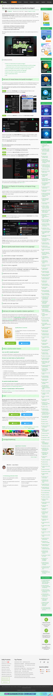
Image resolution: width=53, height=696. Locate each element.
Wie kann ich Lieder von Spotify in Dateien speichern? (15, 72)
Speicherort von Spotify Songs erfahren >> (14, 386)
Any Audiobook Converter (26, 687)
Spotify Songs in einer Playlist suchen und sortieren (46, 362)
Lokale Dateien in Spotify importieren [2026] (45, 257)
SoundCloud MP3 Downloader (7, 676)
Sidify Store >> (5, 682)
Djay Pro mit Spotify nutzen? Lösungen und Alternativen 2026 (46, 220)
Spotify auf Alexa (45, 464)
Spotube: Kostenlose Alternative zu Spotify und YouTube (46, 224)
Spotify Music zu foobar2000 (45, 529)
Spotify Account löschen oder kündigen (46, 247)
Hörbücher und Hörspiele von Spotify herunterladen (46, 403)
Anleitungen (49, 2)
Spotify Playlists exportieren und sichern (45, 261)
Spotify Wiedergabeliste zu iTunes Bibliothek (45, 442)
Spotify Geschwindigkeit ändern (45, 314)
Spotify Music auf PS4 (46, 446)
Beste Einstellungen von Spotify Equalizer (45, 291)
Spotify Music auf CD (45, 439)
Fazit (6, 75)
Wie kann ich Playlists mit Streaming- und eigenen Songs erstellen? (18, 68)
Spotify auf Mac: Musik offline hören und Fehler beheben (46, 211)
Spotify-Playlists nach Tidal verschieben (46, 545)
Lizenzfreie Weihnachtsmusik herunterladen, (22, 675)
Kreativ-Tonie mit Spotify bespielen (45, 331)
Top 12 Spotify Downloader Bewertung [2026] (46, 324)
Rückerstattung (38, 686)
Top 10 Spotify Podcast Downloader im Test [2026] (46, 232)
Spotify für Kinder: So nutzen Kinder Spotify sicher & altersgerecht (46, 165)
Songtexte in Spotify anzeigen (45, 394)
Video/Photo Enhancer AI (46, 686)
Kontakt (34, 686)
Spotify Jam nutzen (45, 168)
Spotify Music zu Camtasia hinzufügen (46, 542)
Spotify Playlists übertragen (45, 288)
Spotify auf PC (44, 419)
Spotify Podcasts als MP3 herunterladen (45, 485)
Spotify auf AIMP (45, 435)
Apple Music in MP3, (18, 669)
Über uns (30, 686)
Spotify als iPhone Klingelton (45, 500)
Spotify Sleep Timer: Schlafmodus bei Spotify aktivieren (45, 297)
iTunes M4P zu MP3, (25, 671)
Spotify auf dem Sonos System (46, 467)
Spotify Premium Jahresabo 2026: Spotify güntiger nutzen (46, 179)
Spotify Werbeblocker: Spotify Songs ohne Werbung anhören (46, 306)
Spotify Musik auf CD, (26, 661)
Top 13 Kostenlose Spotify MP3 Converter (46, 347)
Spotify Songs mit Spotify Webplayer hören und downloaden (46, 310)
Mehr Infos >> (22, 182)
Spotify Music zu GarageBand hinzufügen (45, 559)
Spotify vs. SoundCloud (46, 390)
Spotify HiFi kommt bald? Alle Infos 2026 (45, 243)
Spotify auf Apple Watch (45, 474)
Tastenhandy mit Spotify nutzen (45, 269)
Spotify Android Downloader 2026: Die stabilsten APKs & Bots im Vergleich (46, 161)
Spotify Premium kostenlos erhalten (45, 353)
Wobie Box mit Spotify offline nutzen (46, 172)
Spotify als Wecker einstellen (45, 383)
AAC (12, 320)
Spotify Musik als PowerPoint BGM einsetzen (45, 551)
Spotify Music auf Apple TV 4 (45, 520)
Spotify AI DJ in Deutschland (44, 281)
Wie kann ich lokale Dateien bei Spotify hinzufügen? (15, 63)
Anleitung (8, 5)
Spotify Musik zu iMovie (46, 471)
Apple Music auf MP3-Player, (27, 669)
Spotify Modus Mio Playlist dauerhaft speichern (45, 199)
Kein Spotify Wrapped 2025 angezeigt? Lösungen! (46, 183)
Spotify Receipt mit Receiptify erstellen (45, 334)
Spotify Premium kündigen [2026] (45, 157)
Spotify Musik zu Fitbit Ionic (46, 526)
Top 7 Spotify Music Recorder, (30, 665)
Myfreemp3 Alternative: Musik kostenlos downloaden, (23, 672)
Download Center (7, 686)
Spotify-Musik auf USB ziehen (46, 373)
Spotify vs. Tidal (45, 406)
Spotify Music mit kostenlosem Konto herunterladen (45, 449)
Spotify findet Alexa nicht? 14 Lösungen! (45, 272)
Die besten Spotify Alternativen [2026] (45, 321)
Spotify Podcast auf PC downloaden (46, 503)
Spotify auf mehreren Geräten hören (46, 187)
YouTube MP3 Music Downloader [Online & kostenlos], (23, 674)
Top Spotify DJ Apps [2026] (45, 337)
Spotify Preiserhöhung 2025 (46, 250)
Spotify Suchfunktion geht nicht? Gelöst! (45, 359)
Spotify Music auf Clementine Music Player (45, 481)
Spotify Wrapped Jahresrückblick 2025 (45, 285)
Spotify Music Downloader (7, 318)
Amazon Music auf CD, (30, 668)
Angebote (43, 2)
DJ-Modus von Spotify (46, 496)
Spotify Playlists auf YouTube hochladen (45, 488)
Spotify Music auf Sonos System (45, 477)
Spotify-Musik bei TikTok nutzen (45, 380)
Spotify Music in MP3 (45, 437)
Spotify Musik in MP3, (18, 661)
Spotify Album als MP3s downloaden (46, 236)
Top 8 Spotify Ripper (45, 492)
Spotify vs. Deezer (45, 423)
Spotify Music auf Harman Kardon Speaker (45, 512)
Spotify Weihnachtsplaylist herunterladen (45, 430)
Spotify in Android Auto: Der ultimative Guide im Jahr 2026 (45, 207)
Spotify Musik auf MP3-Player (46, 536)
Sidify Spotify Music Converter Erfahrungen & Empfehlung (46, 586)
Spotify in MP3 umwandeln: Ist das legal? (45, 145)
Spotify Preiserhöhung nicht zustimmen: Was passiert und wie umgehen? (46, 195)
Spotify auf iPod (45, 421)
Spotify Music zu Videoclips (45, 509)
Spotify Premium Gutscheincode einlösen (45, 175)
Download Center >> (5, 678)
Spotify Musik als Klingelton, (19, 663)
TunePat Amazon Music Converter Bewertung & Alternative (46, 608)
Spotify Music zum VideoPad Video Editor (46, 548)
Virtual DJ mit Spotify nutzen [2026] (45, 203)
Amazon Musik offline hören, (19, 666)
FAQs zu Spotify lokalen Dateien (11, 73)
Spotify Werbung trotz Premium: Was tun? (46, 278)
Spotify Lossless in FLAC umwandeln (46, 191)
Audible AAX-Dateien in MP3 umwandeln (46, 328)
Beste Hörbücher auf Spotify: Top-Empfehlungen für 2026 (45, 216)
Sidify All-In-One (4, 661)
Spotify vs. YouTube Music (45, 397)
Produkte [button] (20, 2)
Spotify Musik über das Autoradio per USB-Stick (46, 567)
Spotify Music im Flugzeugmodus (45, 516)
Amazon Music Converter (6, 665)
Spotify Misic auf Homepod (45, 506)
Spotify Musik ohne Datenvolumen (45, 539)
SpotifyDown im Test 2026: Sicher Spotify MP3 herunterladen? (45, 150)
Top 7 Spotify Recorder (46, 490)
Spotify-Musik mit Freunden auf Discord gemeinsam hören (46, 413)
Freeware (31, 2)
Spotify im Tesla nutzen (46, 355)
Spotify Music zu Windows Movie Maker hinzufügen (46, 572)
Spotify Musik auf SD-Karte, (19, 665)
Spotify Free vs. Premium (44, 457)
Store (12, 686)
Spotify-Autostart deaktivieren (45, 344)
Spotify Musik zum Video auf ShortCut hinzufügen (45, 563)
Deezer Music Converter (6, 669)
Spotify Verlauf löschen (46, 317)
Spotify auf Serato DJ (45, 469)
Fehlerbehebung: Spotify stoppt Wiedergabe (45, 302)
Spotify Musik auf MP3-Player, (30, 663)
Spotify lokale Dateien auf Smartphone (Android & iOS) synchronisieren (20, 67)
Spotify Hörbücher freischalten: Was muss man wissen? (46, 239)
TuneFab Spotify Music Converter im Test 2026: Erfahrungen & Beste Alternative (46, 582)
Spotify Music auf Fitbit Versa (46, 532)
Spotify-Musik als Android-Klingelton (45, 409)
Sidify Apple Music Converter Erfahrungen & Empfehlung (46, 595)
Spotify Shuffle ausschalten (44, 341)
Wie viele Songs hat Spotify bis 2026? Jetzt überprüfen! (46, 253)
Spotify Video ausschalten (44, 154)
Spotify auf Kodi (45, 461)
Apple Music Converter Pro (6, 670)
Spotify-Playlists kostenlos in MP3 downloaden (45, 369)
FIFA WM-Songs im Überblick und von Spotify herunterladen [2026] (46, 387)
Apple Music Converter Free (6, 674)
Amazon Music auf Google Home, (20, 668)
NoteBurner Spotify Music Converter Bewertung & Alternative (45, 604)
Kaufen (14, 2)
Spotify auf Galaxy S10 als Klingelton (46, 426)
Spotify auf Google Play (46, 459)
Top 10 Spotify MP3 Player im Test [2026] (45, 294)
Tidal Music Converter (5, 667)
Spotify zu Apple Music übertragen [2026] (46, 275)
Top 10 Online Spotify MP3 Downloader (46, 350)
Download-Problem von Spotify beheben (46, 366)
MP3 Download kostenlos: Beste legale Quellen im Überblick (24, 677)
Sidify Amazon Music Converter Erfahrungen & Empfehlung (46, 590)
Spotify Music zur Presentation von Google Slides (45, 453)
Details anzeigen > (31, 428)
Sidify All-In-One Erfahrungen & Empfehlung (45, 599)
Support (37, 2)
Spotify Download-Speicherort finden (45, 377)
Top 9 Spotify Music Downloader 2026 (45, 417)
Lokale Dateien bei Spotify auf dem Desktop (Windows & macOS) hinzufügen (21, 65)
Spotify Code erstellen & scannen (46, 266)
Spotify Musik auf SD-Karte (46, 523)
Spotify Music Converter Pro (6, 663)
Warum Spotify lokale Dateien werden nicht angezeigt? (16, 70)
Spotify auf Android (45, 433)
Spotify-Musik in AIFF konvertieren (45, 400)
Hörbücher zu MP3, (17, 671)
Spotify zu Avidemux (45, 494)
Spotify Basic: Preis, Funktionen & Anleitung (46, 229)
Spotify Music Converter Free (7, 672)
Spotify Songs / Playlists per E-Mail (46, 556)
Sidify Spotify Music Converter (9, 390)
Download (26, 2)
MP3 (10, 320)
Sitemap (27, 686)
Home (4, 5)
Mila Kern (10, 11)
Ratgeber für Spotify (31, 11)
